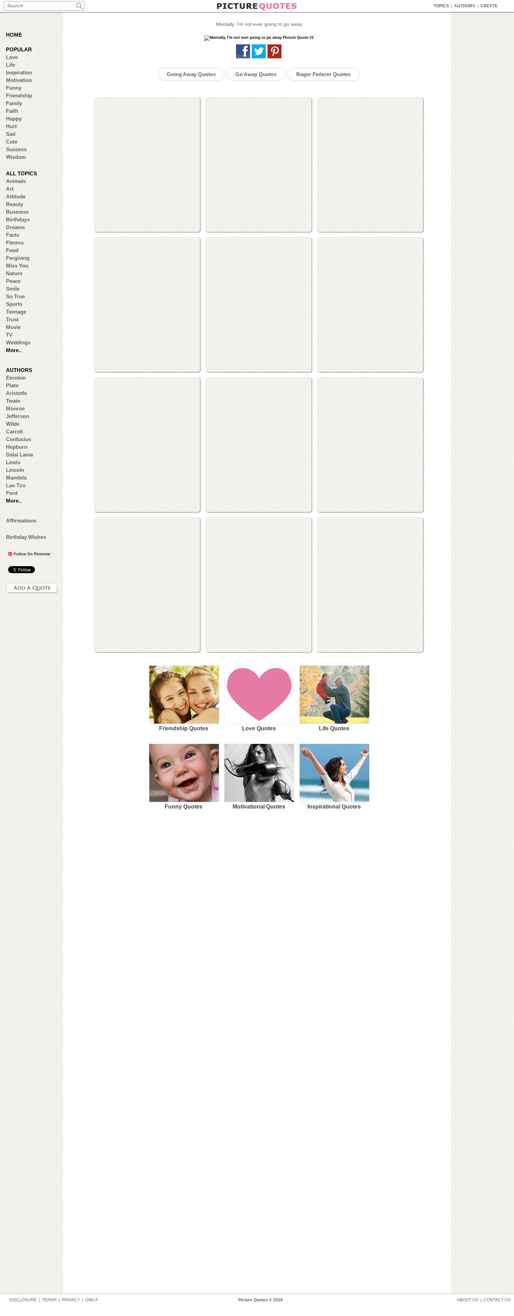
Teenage (16, 312)
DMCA (91, 1299)
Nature (14, 273)
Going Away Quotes (191, 74)
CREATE (489, 5)
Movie (13, 327)
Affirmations (21, 521)
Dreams (15, 227)
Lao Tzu (16, 485)
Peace (13, 281)
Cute (11, 142)
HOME (14, 35)
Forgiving (17, 258)
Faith (12, 111)
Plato (12, 385)
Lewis (13, 462)
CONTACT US (497, 1299)
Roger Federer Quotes (323, 74)
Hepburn (16, 447)
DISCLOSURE (23, 1299)
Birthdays (18, 219)
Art (10, 189)
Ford (11, 493)
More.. (13, 350)
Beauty (14, 204)
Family (14, 103)
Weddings (18, 342)
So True (15, 296)
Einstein (16, 378)
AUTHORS (464, 5)
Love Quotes (259, 728)
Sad (10, 134)
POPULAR (19, 49)
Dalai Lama (19, 455)
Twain (13, 401)
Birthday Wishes (26, 537)
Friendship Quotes (183, 728)
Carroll (14, 431)
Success (16, 149)
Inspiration (19, 72)
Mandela (16, 478)
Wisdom (16, 157)
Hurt (11, 126)
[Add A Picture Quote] (32, 588)
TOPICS (441, 5)
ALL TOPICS (21, 173)
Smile (13, 289)
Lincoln (15, 470)
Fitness (15, 243)
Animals (16, 181)
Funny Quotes (183, 807)
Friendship (19, 95)
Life (10, 65)
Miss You (17, 266)
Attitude (16, 196)
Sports (14, 304)
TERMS (49, 1299)
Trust (12, 319)
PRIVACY (71, 1299)
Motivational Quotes (259, 807)
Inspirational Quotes (334, 807)
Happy (14, 119)
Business (17, 212)
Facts (12, 235)
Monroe (15, 408)
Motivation (19, 80)
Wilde (13, 424)
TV (9, 335)
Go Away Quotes (256, 74)
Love (12, 57)
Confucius (18, 439)
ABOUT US (467, 1299)
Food (12, 250)
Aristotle (16, 393)
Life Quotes (334, 728)
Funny (13, 88)
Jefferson (17, 416)
